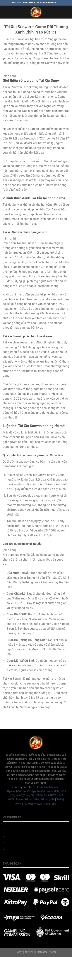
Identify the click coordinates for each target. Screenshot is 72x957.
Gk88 (63, 791)
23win (19, 799)
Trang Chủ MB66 (33, 795)
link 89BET (50, 795)
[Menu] (5, 11)
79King (19, 803)
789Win (37, 803)
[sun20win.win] (36, 12)
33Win (28, 803)
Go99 (59, 799)
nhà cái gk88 (47, 799)
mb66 (11, 795)
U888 (47, 803)
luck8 (60, 795)
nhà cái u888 (31, 799)
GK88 (11, 799)
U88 (56, 791)
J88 (54, 803)
